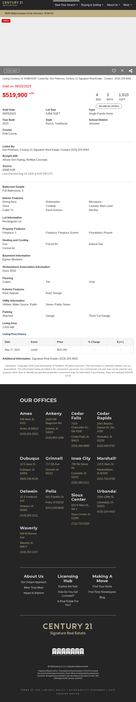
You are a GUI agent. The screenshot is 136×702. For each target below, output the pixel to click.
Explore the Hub (67, 586)
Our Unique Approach (33, 582)
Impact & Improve (34, 593)
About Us (114, 6)
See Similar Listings (109, 106)
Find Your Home (102, 586)
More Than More (33, 587)
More (128, 6)
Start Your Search (67, 6)
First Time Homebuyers (102, 592)
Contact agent (11, 71)
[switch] (114, 71)
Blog (102, 597)
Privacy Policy (55, 690)
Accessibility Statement (87, 690)
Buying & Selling (93, 6)
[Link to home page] (14, 5)
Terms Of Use (30, 690)
